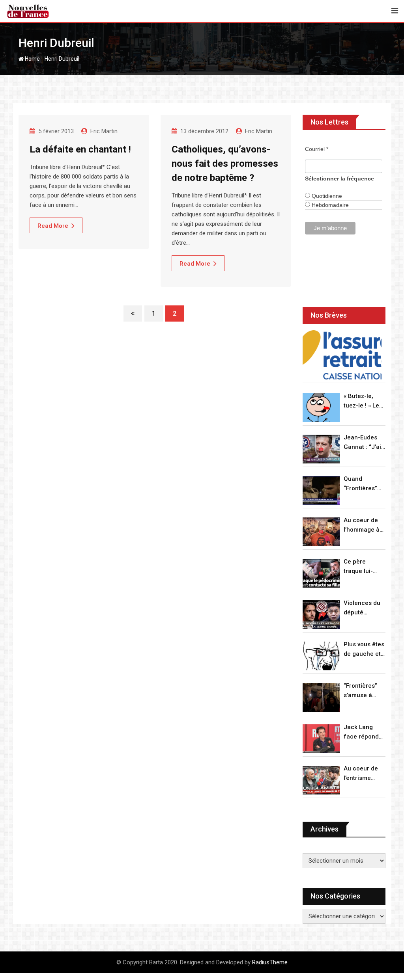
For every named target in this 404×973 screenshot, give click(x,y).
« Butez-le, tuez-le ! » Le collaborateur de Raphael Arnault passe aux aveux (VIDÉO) (363, 401)
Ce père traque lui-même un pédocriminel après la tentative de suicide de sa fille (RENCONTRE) (363, 567)
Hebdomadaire (329, 205)
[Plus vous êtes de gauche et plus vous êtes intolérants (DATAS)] (321, 656)
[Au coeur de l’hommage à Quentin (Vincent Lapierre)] (321, 531)
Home (32, 59)
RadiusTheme (270, 962)
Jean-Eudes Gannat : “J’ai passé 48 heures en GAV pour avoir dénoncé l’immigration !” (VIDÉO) (364, 443)
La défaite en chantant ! (80, 149)
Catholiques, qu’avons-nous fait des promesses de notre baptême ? (225, 163)
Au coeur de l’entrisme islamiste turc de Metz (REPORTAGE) (363, 774)
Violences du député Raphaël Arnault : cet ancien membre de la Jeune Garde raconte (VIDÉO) (363, 608)
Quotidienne (326, 196)
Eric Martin (104, 131)
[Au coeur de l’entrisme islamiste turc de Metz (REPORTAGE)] (321, 780)
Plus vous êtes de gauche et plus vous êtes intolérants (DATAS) (364, 650)
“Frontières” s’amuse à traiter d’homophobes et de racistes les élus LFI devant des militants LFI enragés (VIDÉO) (364, 691)
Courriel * (316, 149)
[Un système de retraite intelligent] (342, 355)
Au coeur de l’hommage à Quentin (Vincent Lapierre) (362, 525)
